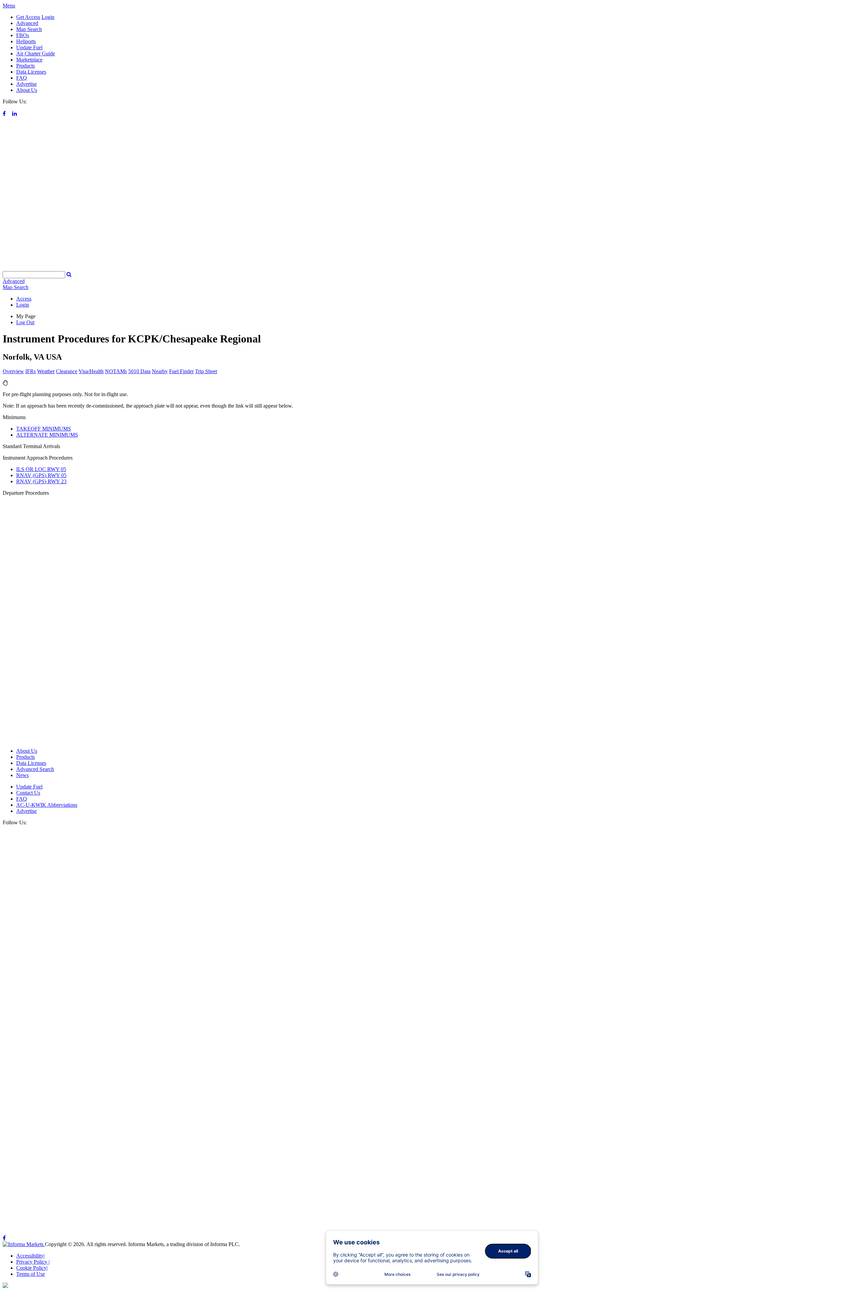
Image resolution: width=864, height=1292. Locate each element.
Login (48, 17)
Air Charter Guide (35, 53)
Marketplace (29, 59)
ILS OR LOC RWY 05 (41, 469)
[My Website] (432, 268)
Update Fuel (29, 47)
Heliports (26, 41)
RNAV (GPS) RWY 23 (41, 481)
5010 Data (139, 371)
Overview (13, 371)
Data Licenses (31, 72)
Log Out (25, 322)
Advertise (26, 84)
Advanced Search (35, 769)
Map (15, 287)
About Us (26, 90)
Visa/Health (91, 371)
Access (23, 299)
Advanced (27, 23)
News (22, 775)
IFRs (30, 371)
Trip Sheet (206, 371)
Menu (9, 5)
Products (25, 66)
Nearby (160, 371)
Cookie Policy (32, 1268)
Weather (46, 371)
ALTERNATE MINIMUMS (47, 435)
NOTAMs (116, 371)
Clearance (66, 371)
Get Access (28, 17)
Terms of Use (30, 1274)
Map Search (29, 29)
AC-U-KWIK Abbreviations (46, 805)
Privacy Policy (33, 1262)
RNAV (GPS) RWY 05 (41, 475)
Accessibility (30, 1256)
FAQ (21, 78)
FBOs (22, 35)
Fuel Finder (181, 371)
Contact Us (28, 793)
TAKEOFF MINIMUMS (43, 429)
